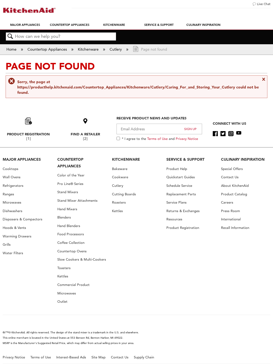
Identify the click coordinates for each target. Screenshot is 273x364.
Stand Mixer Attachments (77, 201)
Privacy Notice (187, 138)
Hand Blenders (68, 226)
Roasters (119, 202)
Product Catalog (234, 194)
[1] (28, 138)
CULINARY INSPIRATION (242, 159)
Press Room (230, 211)
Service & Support (159, 25)
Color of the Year (71, 175)
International (231, 219)
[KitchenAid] (29, 10)
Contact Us (230, 177)
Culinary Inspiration (203, 25)
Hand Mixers (67, 209)
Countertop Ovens (72, 251)
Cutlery (116, 49)
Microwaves (12, 202)
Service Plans (176, 202)
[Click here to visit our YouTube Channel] (238, 133)
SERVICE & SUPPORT (185, 159)
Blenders (64, 217)
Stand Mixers (67, 192)
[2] (85, 138)
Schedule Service (179, 186)
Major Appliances (25, 25)
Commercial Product (73, 285)
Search (10, 37)
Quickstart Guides (180, 177)
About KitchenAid (235, 186)
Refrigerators (13, 186)
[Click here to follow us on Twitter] (223, 133)
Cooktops (10, 169)
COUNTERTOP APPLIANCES (70, 162)
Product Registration (28, 134)
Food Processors (70, 234)
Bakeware (119, 169)
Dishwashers (12, 211)
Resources (174, 219)
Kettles (62, 276)
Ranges (8, 194)
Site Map (98, 357)
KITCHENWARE (126, 159)
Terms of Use (157, 138)
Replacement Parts (181, 194)
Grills (7, 244)
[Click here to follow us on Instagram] (230, 133)
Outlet (62, 302)
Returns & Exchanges (183, 211)
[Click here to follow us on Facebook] (215, 133)
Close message (263, 81)
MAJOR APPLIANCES (22, 159)
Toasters (64, 268)
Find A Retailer (85, 134)
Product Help (176, 169)
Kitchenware (114, 25)
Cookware (120, 177)
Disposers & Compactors (22, 219)
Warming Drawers (17, 236)
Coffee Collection (71, 243)
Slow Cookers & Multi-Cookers (81, 259)
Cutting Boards (124, 194)
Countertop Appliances (69, 25)
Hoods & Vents (14, 228)
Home (12, 49)
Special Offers (232, 169)
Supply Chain (144, 357)
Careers (227, 202)
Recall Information (235, 228)
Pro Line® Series (70, 184)
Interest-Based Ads (71, 357)
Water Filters (13, 253)
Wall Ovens (12, 177)
